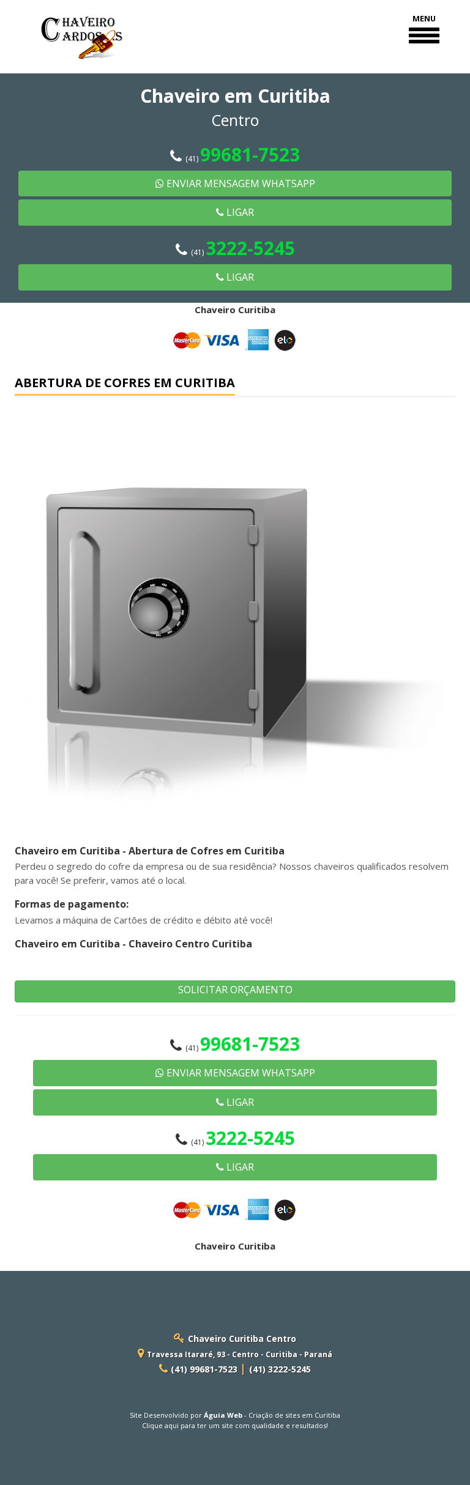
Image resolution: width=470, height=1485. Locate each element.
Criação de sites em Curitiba (294, 1415)
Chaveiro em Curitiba (67, 850)
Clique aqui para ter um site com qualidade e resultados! (235, 1425)
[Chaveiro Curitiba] (83, 29)
